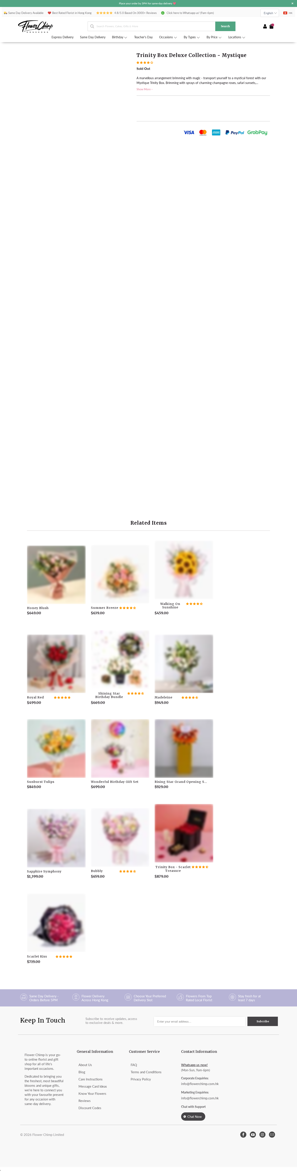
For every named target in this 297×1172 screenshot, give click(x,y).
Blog (81, 1072)
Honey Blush (56, 575)
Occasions (166, 37)
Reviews (84, 1101)
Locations (235, 37)
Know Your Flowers (92, 1093)
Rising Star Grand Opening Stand (184, 748)
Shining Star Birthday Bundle (120, 659)
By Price (212, 37)
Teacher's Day (143, 37)
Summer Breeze (120, 574)
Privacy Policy (141, 1079)
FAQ (134, 1065)
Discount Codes (89, 1108)
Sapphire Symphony (56, 838)
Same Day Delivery (92, 37)
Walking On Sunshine (184, 570)
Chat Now (194, 1116)
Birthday (118, 37)
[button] (145, 62)
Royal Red (56, 664)
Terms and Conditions (146, 1072)
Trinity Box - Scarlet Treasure (184, 833)
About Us (85, 1065)
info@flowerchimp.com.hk (200, 1084)
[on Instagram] (262, 1135)
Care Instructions (90, 1079)
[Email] (272, 1135)
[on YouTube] (253, 1135)
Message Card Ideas (92, 1086)
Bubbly (120, 837)
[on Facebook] (243, 1135)
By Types (190, 37)
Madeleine (184, 664)
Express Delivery (62, 37)
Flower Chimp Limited (48, 1135)
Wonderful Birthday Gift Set (120, 748)
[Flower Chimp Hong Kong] (53, 26)
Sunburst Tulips (56, 748)
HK (290, 13)
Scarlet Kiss (56, 923)
